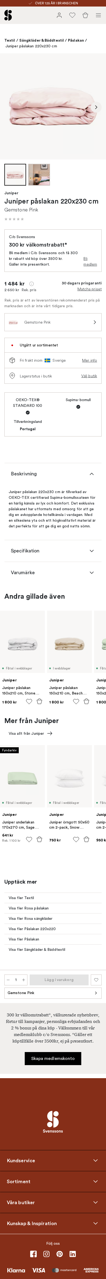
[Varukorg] (85, 15)
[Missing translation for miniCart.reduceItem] (8, 979)
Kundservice (21, 1160)
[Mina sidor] (59, 15)
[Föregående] (9, 107)
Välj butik (89, 375)
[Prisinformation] (31, 283)
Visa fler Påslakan (24, 939)
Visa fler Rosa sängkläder (31, 919)
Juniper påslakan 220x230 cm (31, 46)
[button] (14, 219)
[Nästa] (96, 107)
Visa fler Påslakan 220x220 (32, 929)
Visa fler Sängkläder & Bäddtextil (37, 950)
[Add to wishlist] (29, 701)
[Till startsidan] (8, 15)
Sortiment (18, 1181)
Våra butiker (21, 1202)
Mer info (89, 360)
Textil (9, 40)
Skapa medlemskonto (53, 1058)
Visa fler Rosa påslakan (29, 908)
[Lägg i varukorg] (39, 701)
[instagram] (46, 1254)
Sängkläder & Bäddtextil (41, 40)
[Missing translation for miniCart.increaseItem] (23, 979)
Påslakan (76, 40)
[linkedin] (72, 1254)
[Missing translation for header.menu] (98, 15)
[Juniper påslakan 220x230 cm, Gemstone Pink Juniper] (53, 106)
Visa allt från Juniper (26, 733)
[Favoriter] (72, 15)
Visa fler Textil (21, 898)
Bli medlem (90, 261)
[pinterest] (59, 1254)
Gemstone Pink (21, 993)
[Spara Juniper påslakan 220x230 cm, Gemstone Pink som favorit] (96, 979)
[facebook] (33, 1254)
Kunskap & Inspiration (32, 1223)
